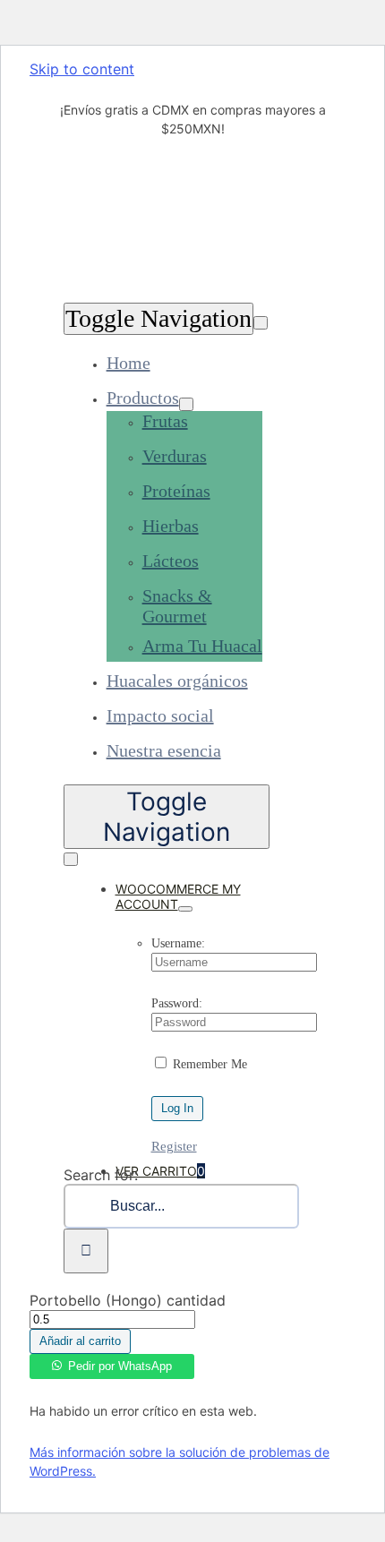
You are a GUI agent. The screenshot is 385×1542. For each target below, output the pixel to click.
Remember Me (208, 1064)
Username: (178, 943)
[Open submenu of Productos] (186, 404)
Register (174, 1146)
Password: (176, 1003)
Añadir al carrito (80, 1341)
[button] (112, 1363)
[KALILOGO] (105, 285)
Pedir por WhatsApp (120, 1366)
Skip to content (82, 69)
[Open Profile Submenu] (185, 909)
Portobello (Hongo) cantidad (128, 1300)
